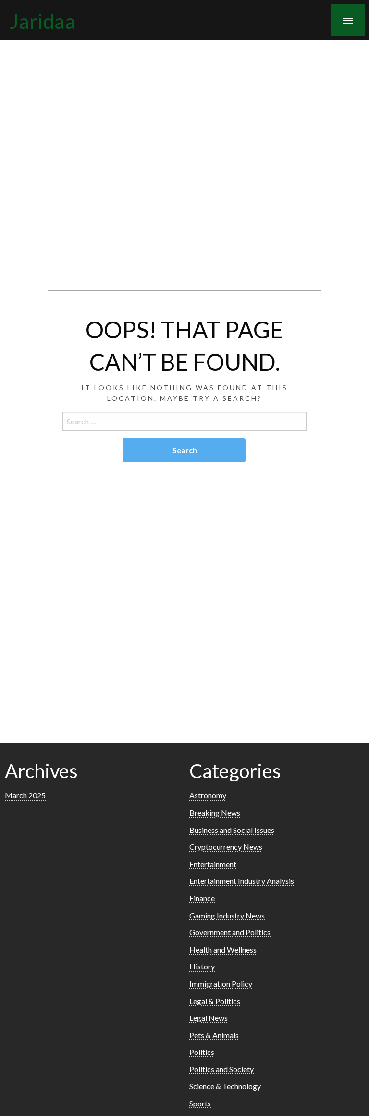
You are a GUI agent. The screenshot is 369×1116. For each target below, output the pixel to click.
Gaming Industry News (227, 915)
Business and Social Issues (231, 829)
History (202, 966)
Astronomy (207, 795)
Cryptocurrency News (225, 846)
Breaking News (214, 812)
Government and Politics (230, 932)
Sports (200, 1103)
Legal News (208, 1017)
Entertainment (212, 863)
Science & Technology (225, 1086)
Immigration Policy (220, 983)
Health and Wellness (223, 949)
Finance (202, 898)
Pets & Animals (214, 1035)
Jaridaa (42, 20)
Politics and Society (221, 1069)
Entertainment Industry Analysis (241, 880)
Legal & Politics (214, 1000)
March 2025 (25, 795)
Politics (201, 1051)
